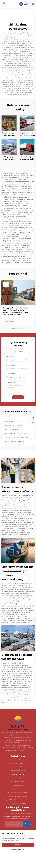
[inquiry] (33, 423)
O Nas (18, 759)
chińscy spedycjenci (11, 421)
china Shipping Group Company (15, 433)
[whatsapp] (33, 418)
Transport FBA (18, 778)
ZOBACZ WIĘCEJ (9, 321)
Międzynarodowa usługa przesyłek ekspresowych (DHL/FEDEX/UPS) (27, 134)
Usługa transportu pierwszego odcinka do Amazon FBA (9, 134)
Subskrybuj (27, 824)
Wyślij (18, 397)
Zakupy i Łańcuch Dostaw (18, 803)
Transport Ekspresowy (18, 781)
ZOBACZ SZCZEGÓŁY (9, 123)
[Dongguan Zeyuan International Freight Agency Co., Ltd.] (4, 4)
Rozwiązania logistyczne (18, 763)
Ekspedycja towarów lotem (9, 158)
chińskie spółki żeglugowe (13, 425)
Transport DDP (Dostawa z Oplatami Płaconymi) (18, 800)
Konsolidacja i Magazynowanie (18, 792)
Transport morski (18, 789)
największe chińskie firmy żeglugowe (17, 437)
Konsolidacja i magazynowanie (27, 158)
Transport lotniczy (18, 785)
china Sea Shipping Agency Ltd (15, 441)
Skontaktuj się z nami (18, 770)
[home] (18, 723)
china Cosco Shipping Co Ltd (14, 429)
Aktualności (18, 767)
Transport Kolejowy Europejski (18, 796)
